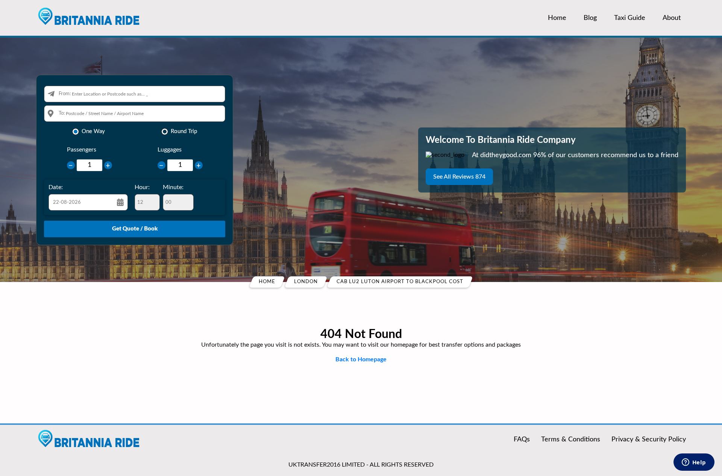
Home (557, 18)
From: (65, 93)
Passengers (81, 150)
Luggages (170, 150)
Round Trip (184, 131)
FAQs (522, 439)
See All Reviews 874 (459, 177)
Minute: (173, 187)
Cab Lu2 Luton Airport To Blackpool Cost (400, 281)
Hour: (142, 187)
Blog (590, 18)
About (672, 18)
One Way (93, 131)
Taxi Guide (629, 18)
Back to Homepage (361, 359)
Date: (56, 187)
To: (62, 113)
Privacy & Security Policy (648, 439)
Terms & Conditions (570, 439)
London (306, 281)
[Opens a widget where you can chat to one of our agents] (693, 462)
